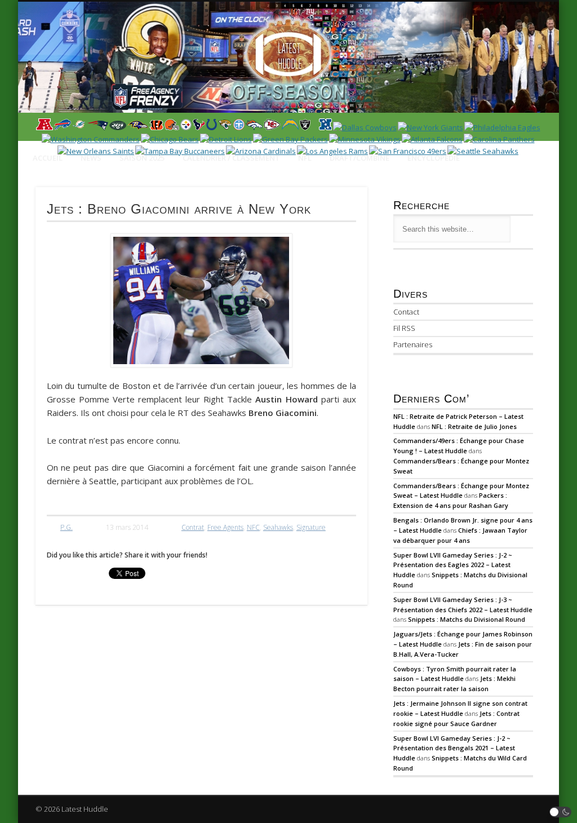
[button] (560, 812)
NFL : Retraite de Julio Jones (474, 426)
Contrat (192, 527)
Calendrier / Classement (231, 158)
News (91, 158)
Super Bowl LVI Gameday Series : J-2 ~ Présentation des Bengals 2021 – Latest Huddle (454, 748)
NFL (305, 158)
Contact (406, 312)
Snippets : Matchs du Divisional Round (466, 619)
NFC (253, 527)
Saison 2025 (142, 158)
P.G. (66, 527)
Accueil (48, 158)
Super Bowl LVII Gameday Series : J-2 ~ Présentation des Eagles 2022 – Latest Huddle (452, 565)
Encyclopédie (433, 158)
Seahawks (278, 527)
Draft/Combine (359, 158)
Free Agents (225, 527)
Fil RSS (404, 328)
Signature (311, 527)
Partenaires (412, 344)
